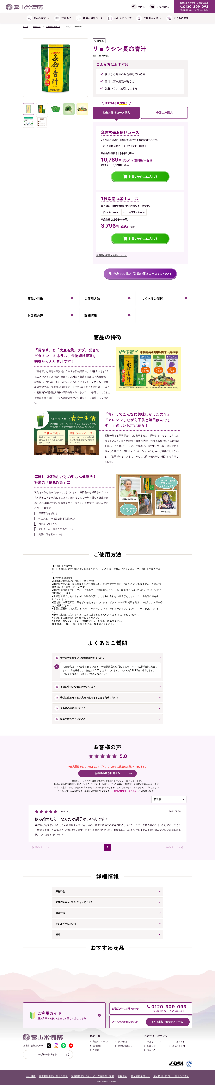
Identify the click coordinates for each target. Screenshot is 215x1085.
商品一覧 (37, 27)
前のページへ (42, 847)
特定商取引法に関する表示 (53, 1076)
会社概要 (30, 1076)
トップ (25, 27)
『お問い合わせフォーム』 (124, 791)
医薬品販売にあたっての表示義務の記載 (92, 1076)
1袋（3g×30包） (101, 55)
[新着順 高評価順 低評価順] (168, 799)
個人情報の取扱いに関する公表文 (171, 1076)
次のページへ (173, 847)
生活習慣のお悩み (53, 27)
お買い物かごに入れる (143, 176)
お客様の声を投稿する (107, 773)
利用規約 (122, 1076)
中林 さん (65, 811)
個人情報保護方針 (140, 1076)
